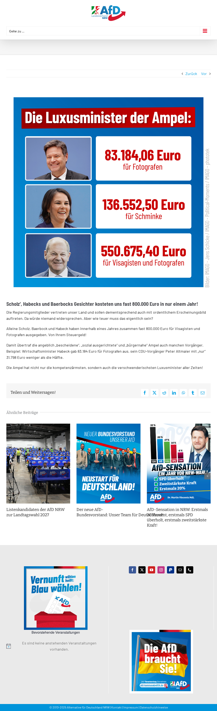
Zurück (191, 73)
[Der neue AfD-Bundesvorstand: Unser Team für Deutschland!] (108, 426)
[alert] (55, 646)
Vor (204, 73)
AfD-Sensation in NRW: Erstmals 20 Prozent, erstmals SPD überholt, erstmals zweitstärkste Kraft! (177, 517)
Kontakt (116, 707)
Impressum (130, 707)
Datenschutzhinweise (154, 707)
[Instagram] (161, 569)
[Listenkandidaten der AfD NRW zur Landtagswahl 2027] (38, 426)
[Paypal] (170, 569)
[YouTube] (151, 569)
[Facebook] (132, 569)
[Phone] (189, 569)
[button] (9, 476)
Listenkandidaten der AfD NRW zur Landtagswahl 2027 (35, 512)
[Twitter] (142, 569)
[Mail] (180, 569)
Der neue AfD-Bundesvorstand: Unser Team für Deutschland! (120, 512)
